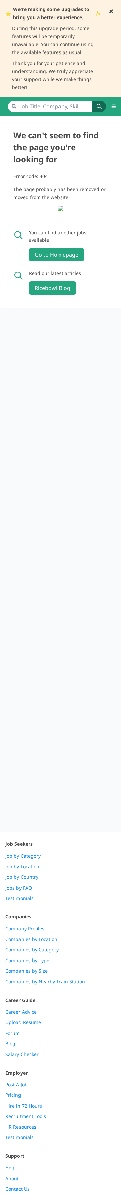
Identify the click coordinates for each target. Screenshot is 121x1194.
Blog (10, 1044)
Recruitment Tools (25, 1116)
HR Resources (20, 1127)
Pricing (13, 1095)
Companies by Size (26, 971)
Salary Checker (22, 1054)
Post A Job (16, 1085)
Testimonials (19, 898)
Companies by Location (31, 939)
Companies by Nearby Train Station (45, 982)
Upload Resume (23, 1022)
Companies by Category (32, 950)
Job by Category (23, 856)
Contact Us (17, 1189)
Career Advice (21, 1012)
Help (10, 1168)
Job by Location (22, 867)
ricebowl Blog (52, 288)
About (12, 1178)
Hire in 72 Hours (23, 1106)
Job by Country (21, 877)
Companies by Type (27, 960)
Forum (12, 1033)
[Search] (99, 106)
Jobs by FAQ (18, 888)
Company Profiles (24, 929)
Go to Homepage (56, 254)
